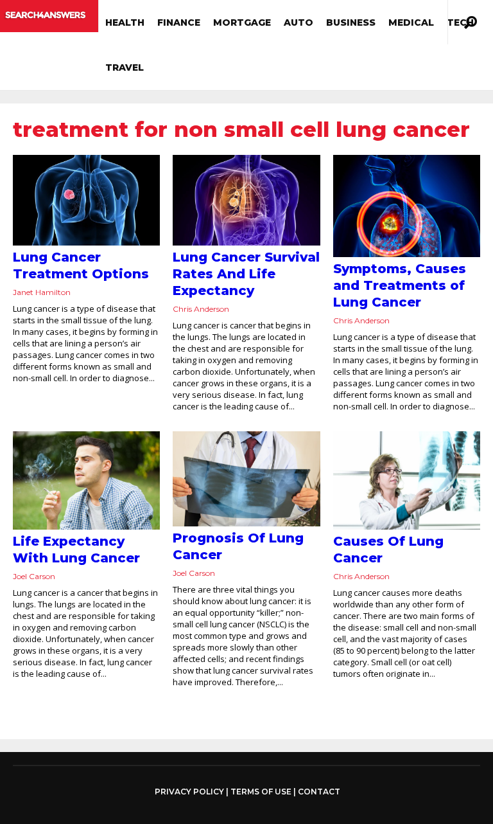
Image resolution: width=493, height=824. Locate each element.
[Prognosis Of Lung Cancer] (246, 478)
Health (124, 22)
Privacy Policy (189, 792)
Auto (298, 22)
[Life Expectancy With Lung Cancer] (86, 480)
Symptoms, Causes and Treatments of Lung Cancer (399, 285)
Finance (178, 22)
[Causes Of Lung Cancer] (406, 480)
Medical (411, 22)
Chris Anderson (201, 309)
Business (351, 22)
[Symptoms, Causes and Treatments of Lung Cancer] (406, 206)
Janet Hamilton (42, 292)
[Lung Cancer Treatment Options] (86, 200)
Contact (319, 791)
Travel (124, 67)
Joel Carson (34, 576)
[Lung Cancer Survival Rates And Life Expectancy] (246, 200)
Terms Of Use (260, 791)
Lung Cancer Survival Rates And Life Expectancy (246, 273)
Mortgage (242, 22)
